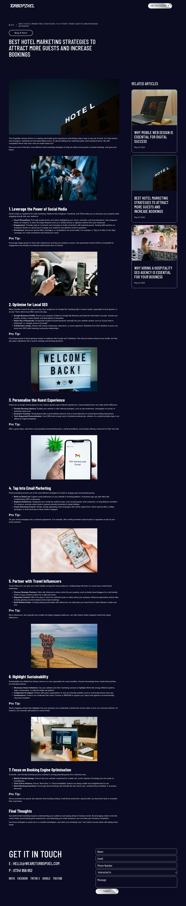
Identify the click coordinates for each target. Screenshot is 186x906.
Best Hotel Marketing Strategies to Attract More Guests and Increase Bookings (58, 25)
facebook (22, 878)
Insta (12, 878)
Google (46, 878)
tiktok (34, 878)
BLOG (11, 25)
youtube (57, 878)
